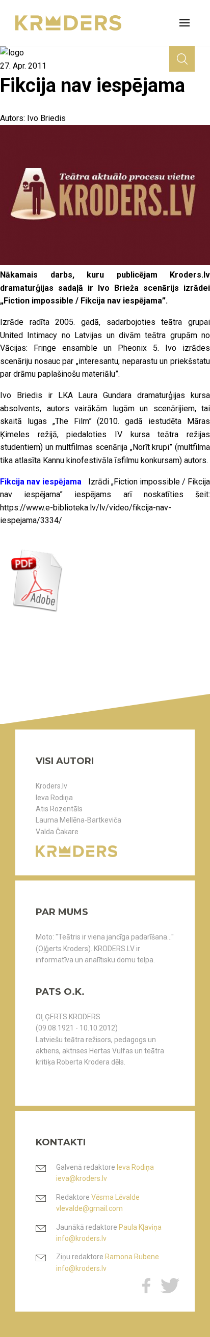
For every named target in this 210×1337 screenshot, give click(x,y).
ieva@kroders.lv (81, 1178)
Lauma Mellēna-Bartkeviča (78, 820)
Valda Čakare (57, 832)
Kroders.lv (51, 786)
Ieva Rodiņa (54, 798)
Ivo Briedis (46, 118)
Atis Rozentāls (59, 809)
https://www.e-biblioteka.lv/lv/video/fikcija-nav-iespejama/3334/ (85, 514)
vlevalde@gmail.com (89, 1208)
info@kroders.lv (81, 1238)
